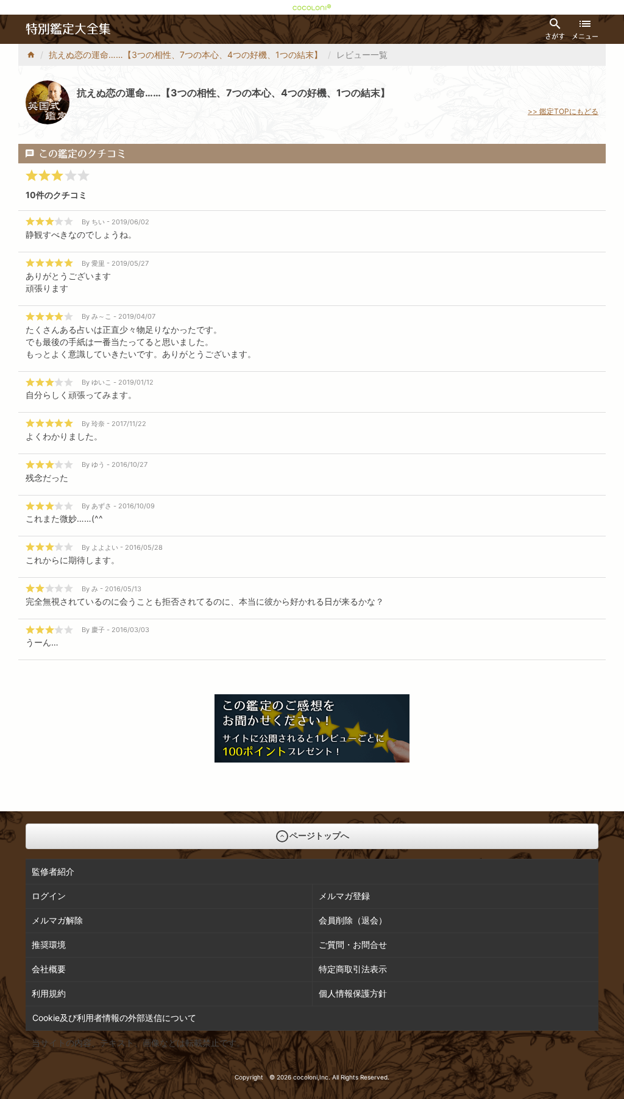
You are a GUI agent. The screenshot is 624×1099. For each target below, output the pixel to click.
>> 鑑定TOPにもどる (563, 111)
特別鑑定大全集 (68, 29)
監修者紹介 (53, 871)
